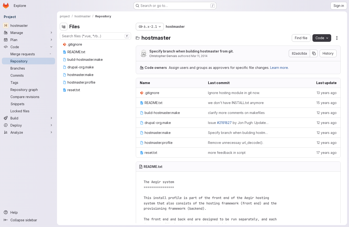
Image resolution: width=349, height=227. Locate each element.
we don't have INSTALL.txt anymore (236, 103)
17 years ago (326, 153)
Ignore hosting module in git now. (234, 93)
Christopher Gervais (163, 56)
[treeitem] (96, 44)
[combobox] (95, 36)
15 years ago (326, 103)
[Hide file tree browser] (63, 26)
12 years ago (327, 113)
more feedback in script (226, 153)
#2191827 (224, 123)
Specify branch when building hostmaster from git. (191, 51)
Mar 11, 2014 (199, 56)
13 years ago (327, 93)
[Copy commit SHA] (314, 53)
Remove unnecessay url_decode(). (235, 143)
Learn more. (279, 68)
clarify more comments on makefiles (236, 113)
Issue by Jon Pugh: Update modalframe (238, 123)
